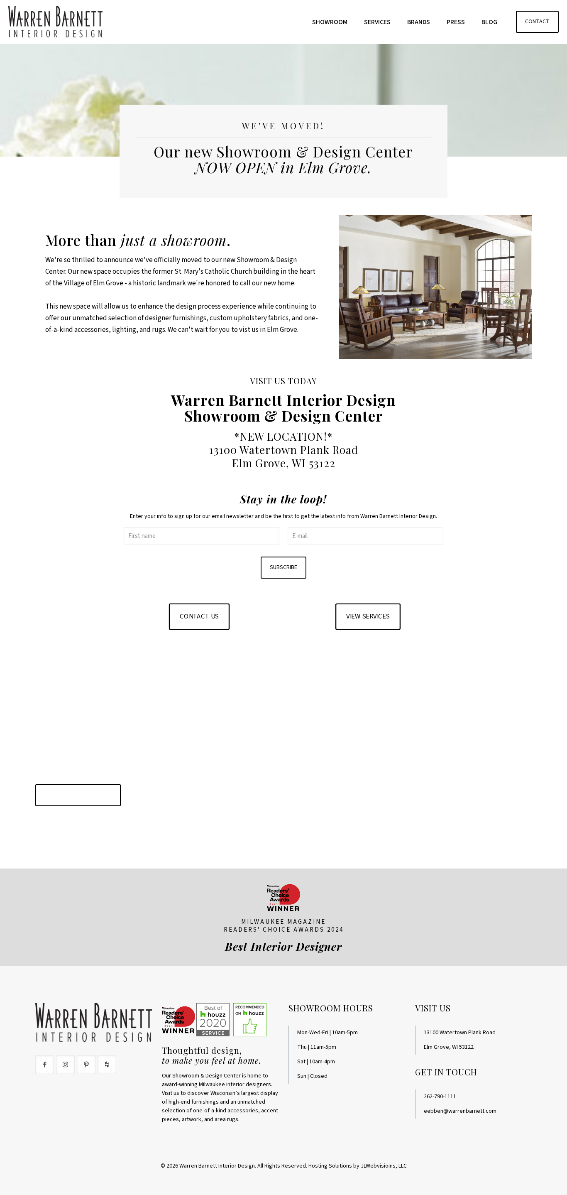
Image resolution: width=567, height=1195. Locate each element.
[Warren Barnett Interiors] (55, 22)
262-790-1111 (440, 1096)
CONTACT (537, 21)
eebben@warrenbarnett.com (460, 1111)
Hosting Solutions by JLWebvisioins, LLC (357, 1166)
